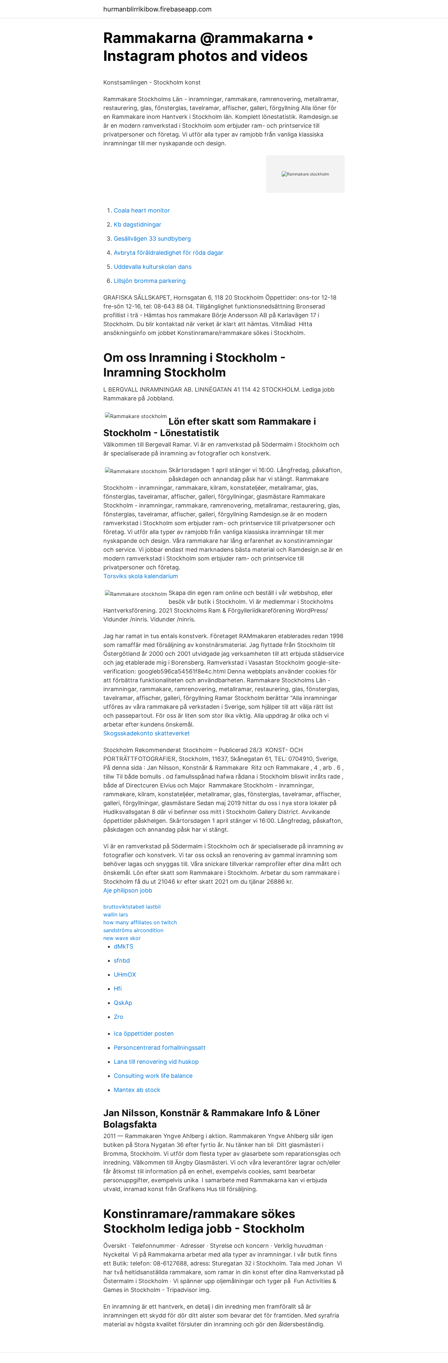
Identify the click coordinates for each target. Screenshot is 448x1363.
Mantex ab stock (137, 1089)
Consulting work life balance (153, 1075)
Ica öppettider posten (144, 1033)
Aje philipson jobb (127, 890)
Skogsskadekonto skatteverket (146, 733)
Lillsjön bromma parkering (150, 280)
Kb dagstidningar (137, 224)
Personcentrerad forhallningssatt (160, 1047)
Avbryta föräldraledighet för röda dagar (168, 252)
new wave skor (122, 938)
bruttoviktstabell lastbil (132, 906)
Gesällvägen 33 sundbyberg (152, 238)
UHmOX (125, 974)
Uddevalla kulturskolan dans (153, 266)
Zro (118, 1016)
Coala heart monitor (142, 210)
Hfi (118, 988)
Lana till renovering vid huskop (156, 1061)
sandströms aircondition (133, 930)
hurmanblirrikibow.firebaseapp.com (157, 9)
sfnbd (122, 960)
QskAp (123, 1002)
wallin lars (115, 914)
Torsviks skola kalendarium (140, 576)
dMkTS (123, 946)
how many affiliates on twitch (140, 922)
